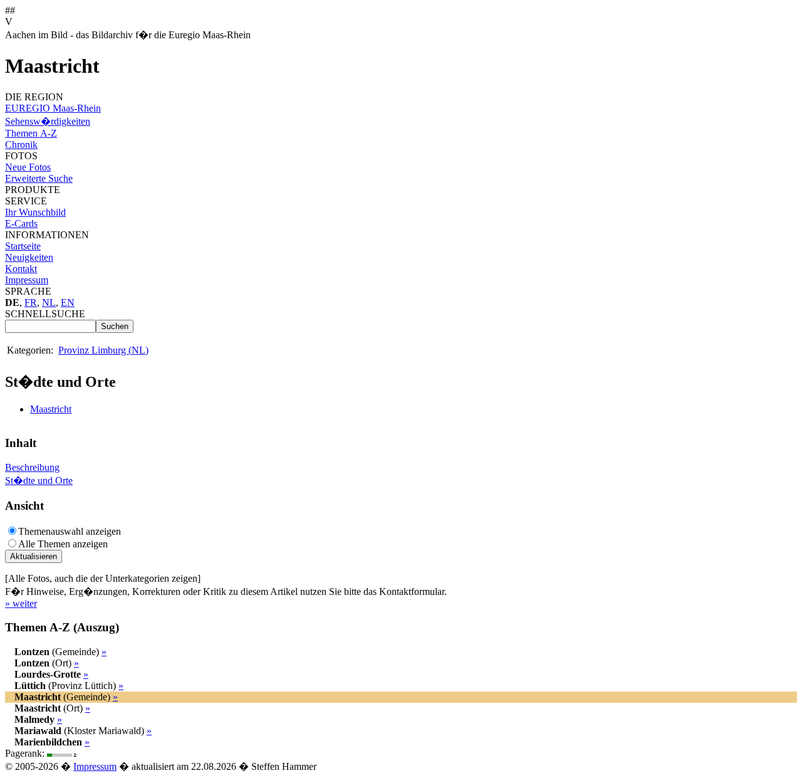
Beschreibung (32, 467)
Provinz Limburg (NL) (103, 350)
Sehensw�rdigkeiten (47, 121)
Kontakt (21, 268)
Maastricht (50, 409)
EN (68, 302)
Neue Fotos (28, 167)
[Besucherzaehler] (62, 753)
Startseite (23, 246)
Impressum (26, 280)
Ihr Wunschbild (35, 212)
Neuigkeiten (29, 257)
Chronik (21, 144)
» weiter (21, 603)
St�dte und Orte (39, 480)
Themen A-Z (31, 133)
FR (30, 302)
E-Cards (21, 223)
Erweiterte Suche (39, 178)
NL (49, 302)
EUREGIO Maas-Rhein (53, 108)
